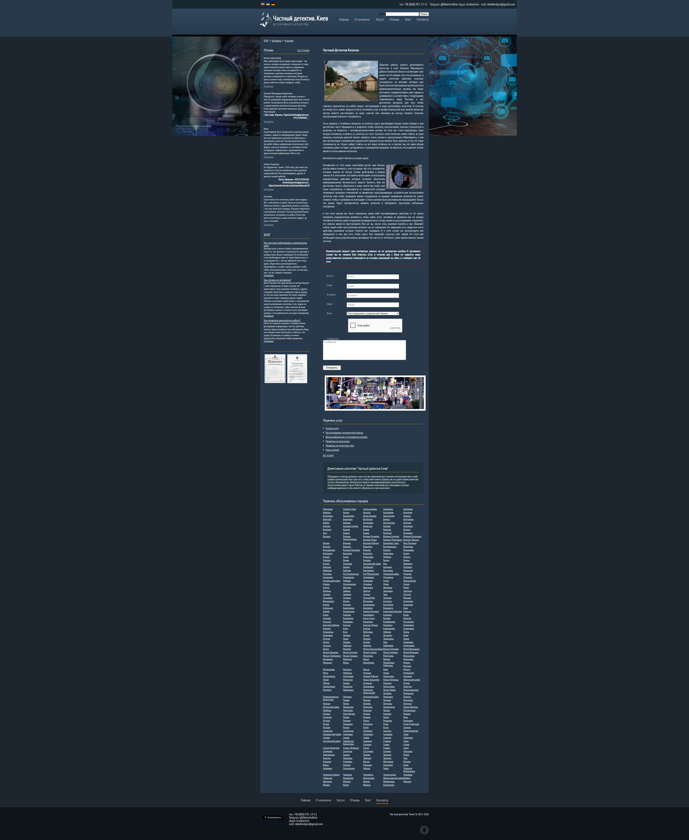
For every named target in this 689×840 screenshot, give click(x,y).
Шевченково (368, 778)
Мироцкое (327, 662)
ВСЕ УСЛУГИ (328, 455)
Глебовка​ (387, 556)
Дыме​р (406, 584)
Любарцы (347, 645)
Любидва (367, 645)
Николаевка (388, 676)
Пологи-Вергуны (410, 707)
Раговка (366, 713)
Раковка (407, 713)
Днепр (386, 580)
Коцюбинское (389, 621)
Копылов (327, 621)
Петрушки (347, 696)
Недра (386, 672)
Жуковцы (327, 591)
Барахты (367, 512)
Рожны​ (366, 720)
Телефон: (331, 294)
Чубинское (327, 778)
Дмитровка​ (368, 580)
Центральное (349, 768)
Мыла (325, 672)
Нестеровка (348, 676)
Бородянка (408, 526)
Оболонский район (411, 679)
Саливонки (327, 730)
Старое (406, 744)
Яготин (346, 784)
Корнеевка (348, 621)
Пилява (346, 700)
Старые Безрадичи (331, 747)
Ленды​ (406, 632)
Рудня (385, 724)
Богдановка (368, 522)
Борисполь (367, 526)
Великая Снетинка (391, 536)
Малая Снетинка (350, 652)
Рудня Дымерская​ (411, 724)
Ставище (387, 741)
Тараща (346, 754)
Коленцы (327, 618)
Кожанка (347, 614)
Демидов (407, 574)
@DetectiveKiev (449, 4)
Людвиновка (408, 645)
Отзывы (394, 19)
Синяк (405, 734)
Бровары (387, 529)
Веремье (347, 543)
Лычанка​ (327, 645)
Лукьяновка (408, 642)
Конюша (387, 618)
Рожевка (347, 720)
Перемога (327, 690)
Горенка (346, 567)
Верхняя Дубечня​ (371, 543)
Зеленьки (387, 597)
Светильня (367, 730)
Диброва (347, 580)
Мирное (386, 659)
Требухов (367, 758)
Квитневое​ (368, 608)
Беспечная (367, 519)
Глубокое (327, 560)
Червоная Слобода (331, 774)
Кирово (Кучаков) (371, 611)
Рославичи (368, 724)
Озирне (346, 683)
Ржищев (367, 717)
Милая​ (366, 659)
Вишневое (367, 546)
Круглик (366, 628)
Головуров (347, 563)
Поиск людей (332, 450)
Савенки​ (407, 727)
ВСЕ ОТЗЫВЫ (303, 50)
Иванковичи (328, 601)
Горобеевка (368, 567)
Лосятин (366, 642)
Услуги (380, 19)
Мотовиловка (329, 669)
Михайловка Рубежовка (388, 664)
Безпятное (407, 512)
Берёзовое (348, 519)
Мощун (366, 669)
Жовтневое (368, 587)
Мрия (385, 669)
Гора (385, 563)
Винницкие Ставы (391, 543)
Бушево (346, 533)
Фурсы (326, 765)
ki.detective (473, 4)
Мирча (346, 662)
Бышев (366, 533)
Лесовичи (387, 635)
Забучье (366, 591)
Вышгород (367, 553)
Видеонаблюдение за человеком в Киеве (346, 437)
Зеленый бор (369, 597)
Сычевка (387, 751)
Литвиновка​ (388, 638)
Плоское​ (326, 703)
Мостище (407, 666)
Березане (327, 519)
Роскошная (348, 724)
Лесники (346, 635)
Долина (326, 584)
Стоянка (386, 747)
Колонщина (348, 618)
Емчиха (326, 587)
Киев (405, 608)
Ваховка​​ (327, 536)
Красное (347, 625)
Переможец (348, 690)
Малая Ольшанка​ (330, 652)
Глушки (346, 560)
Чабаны (366, 768)
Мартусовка (388, 655)
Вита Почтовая (409, 543)
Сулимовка (327, 751)
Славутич (387, 737)
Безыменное (348, 516)
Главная (344, 19)
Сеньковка (387, 734)
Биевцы (386, 519)
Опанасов (367, 683)
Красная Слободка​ (331, 625)
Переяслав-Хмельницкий (369, 691)
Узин (405, 758)
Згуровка (347, 597)
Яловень (367, 784)
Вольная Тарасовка (351, 550)
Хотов (406, 765)
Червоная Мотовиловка (409, 770)
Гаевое (406, 553)
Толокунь (327, 758)
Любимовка (388, 645)
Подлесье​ (407, 703)
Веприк (326, 543)
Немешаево (408, 672)
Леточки (326, 638)
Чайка (386, 768)
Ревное (346, 717)
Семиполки (368, 734)
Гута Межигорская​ (371, 574)
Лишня (406, 638)
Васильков (408, 533)
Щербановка (389, 781)
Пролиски (367, 710)
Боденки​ (326, 526)
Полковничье (389, 707)
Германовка (368, 556)
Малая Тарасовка (411, 652)
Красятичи (387, 625)
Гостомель (407, 567)
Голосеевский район (372, 563)
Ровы (405, 717)
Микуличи (347, 659)
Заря (385, 594)
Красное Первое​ (370, 625)
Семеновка (348, 734)
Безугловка (328, 516)
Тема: (329, 313)
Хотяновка (327, 768)
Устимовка (347, 761)
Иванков (407, 597)
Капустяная (388, 604)
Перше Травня (389, 690)
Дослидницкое (349, 584)
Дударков (367, 584)
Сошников (367, 741)
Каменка (347, 604)
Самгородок (348, 730)
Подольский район (331, 707)
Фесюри (407, 761)
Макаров (347, 649)
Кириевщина (349, 611)
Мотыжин (347, 669)
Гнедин (386, 560)
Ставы (406, 741)
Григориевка (368, 570)
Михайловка (368, 662)
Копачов (407, 618)
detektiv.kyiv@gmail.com (501, 4)
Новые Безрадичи (371, 679)
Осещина (387, 683)
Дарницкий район (391, 574)
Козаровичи (368, 614)
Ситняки (326, 737)
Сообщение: (333, 338)
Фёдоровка (388, 761)
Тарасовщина (329, 754)
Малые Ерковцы (350, 655)
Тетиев (406, 754)
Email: (329, 285)
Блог (408, 19)
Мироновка (408, 659)
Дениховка (328, 577)
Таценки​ (366, 754)
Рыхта (386, 727)
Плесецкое (408, 700)
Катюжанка (328, 608)
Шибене (407, 778)
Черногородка (389, 774)
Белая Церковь (369, 516)
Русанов (326, 727)
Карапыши (408, 604)
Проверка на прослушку (338, 441)
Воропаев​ (347, 553)
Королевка (368, 621)
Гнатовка (367, 560)
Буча (325, 533)
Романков (387, 720)
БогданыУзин (389, 522)
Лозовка (346, 642)
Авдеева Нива (349, 509)
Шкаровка (327, 781)
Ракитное (387, 713)
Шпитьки (347, 781)
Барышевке (388, 512)
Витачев (326, 546)
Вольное (367, 550)
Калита (326, 604)
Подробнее (269, 86)
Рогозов (326, 720)
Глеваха (406, 556)
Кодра (326, 614)
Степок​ (366, 747)
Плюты (346, 703)
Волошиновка (329, 550)
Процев (386, 710)
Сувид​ (406, 747)
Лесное (366, 635)
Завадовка (388, 591)
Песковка (387, 693)
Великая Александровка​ (350, 538)
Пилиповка (388, 696)
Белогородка (389, 516)
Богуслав (407, 522)
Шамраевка (348, 778)
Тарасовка (407, 751)
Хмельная (367, 765)
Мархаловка (408, 655)
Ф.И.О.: (330, 275)
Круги (345, 628)
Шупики (366, 781)
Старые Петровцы (351, 747)
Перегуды (407, 686)
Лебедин (387, 632)
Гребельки (327, 570)
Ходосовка (388, 765)
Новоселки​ (348, 679)
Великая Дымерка (371, 536)
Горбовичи (408, 563)
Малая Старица (370, 652)
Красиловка (408, 621)
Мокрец (406, 662)
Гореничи (327, 567)
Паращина (347, 686)
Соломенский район (332, 741)
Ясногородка (388, 784)
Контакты (423, 19)
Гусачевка (327, 574)
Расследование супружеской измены (344, 432)
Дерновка (407, 577)
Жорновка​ (387, 587)
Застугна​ (407, 594)
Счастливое (368, 751)
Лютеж (326, 649)
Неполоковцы (329, 676)
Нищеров (407, 676)
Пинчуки (367, 700)
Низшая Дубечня (370, 676)
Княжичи (407, 611)
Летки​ (405, 635)
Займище (347, 594)
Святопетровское (410, 730)
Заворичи (407, 591)
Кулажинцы (328, 632)
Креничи (327, 628)
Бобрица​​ (347, 522)
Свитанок (387, 730)
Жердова (347, 587)
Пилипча (407, 696)
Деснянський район (331, 580)
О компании (362, 19)
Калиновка (408, 601)
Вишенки (347, 546)
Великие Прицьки (411, 539)
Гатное (346, 556)
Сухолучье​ (347, 751)
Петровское (408, 693)
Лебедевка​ (368, 632)
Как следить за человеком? (277, 280)
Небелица (347, 672)
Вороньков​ (327, 553)
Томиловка (347, 758)
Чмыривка (408, 774)
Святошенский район (332, 734)
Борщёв (346, 529)
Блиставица (408, 519)
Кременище (408, 625)
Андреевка (388, 509)
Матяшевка (328, 659)
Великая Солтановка (412, 536)
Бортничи (327, 529)
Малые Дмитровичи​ (332, 655)
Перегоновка (389, 686)
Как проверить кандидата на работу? (282, 320)
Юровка (326, 784)
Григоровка (388, 570)
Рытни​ (366, 727)
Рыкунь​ (346, 727)
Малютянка (368, 655)
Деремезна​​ (388, 577)
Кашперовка (348, 608)
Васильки (387, 533)
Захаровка (327, 597)
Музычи (406, 669)
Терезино (387, 754)
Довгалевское (409, 580)
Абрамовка (328, 509)
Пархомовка (368, 686)
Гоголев (326, 563)
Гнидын (406, 560)
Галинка (326, 556)
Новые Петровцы (391, 679)
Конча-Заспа (369, 618)
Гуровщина (408, 570)
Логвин (326, 642)
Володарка (408, 546)
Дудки (386, 584)
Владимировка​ (389, 546)
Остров (406, 683)
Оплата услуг (332, 428)
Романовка (408, 720)
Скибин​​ (366, 737)
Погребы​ (367, 703)
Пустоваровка (409, 710)
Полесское (367, 707)
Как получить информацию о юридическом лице (285, 244)
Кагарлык (387, 601)
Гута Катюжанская (351, 574)
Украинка (327, 761)
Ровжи (386, 717)
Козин (406, 614)
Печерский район (371, 696)
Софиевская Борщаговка (348, 742)
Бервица (407, 516)
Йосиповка (368, 601)
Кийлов (326, 611)
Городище (387, 567)
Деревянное (368, 577)
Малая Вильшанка (411, 649)
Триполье (387, 758)
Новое (326, 679)
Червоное (347, 774)
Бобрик (326, 522)
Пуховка (326, 713)
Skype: (330, 303)
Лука (385, 642)
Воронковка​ (408, 550)
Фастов (366, 761)
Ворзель (387, 550)
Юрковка (407, 781)
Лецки (345, 638)
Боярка (366, 529)
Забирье (346, 591)
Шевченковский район (393, 778)
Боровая (387, 526)
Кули (345, 632)
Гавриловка (388, 553)
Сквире (346, 737)
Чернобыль (368, 774)
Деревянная (348, 577)
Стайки (386, 744)
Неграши (367, 672)
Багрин (346, 512)
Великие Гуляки (370, 539)
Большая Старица (350, 526)
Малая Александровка (373, 649)
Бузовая (406, 529)
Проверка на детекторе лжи (340, 445)
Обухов (326, 683)
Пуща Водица (349, 713)
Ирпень (346, 601)
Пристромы (348, 710)
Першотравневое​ (411, 690)
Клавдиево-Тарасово (392, 611)
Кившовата (388, 608)
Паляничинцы (329, 686)
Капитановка (369, 604)
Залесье (366, 594)
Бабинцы (327, 512)
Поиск (382, 14)
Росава (326, 724)
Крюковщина (389, 628)
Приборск (327, 710)
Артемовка (408, 509)
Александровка (370, 509)
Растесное (327, 717)
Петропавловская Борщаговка (330, 698)
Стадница (367, 744)
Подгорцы (387, 703)
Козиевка (387, 614)
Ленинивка (328, 635)
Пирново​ (387, 700)
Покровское (348, 707)
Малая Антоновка (391, 649)
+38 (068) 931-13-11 (415, 4)
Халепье (347, 765)
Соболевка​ (408, 737)
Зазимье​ (326, 594)
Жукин (406, 587)
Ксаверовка (408, 628)
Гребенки (347, 570)
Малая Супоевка (390, 652)
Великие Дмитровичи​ (392, 539)
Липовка (367, 638)
